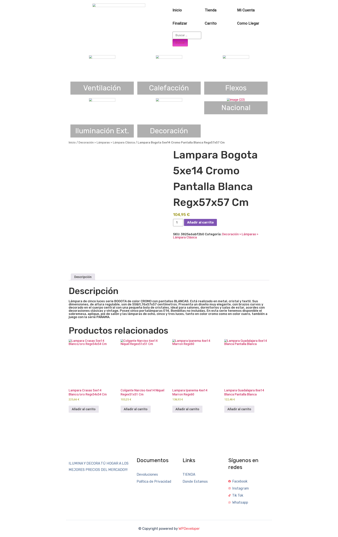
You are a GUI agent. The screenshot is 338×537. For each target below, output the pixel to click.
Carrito (211, 23)
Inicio (177, 10)
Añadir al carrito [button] (84, 409)
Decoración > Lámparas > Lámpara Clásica (107, 142)
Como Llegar (248, 23)
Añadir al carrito (200, 222)
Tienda (211, 10)
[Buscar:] (187, 35)
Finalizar (180, 23)
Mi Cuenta (246, 10)
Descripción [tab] (83, 277)
